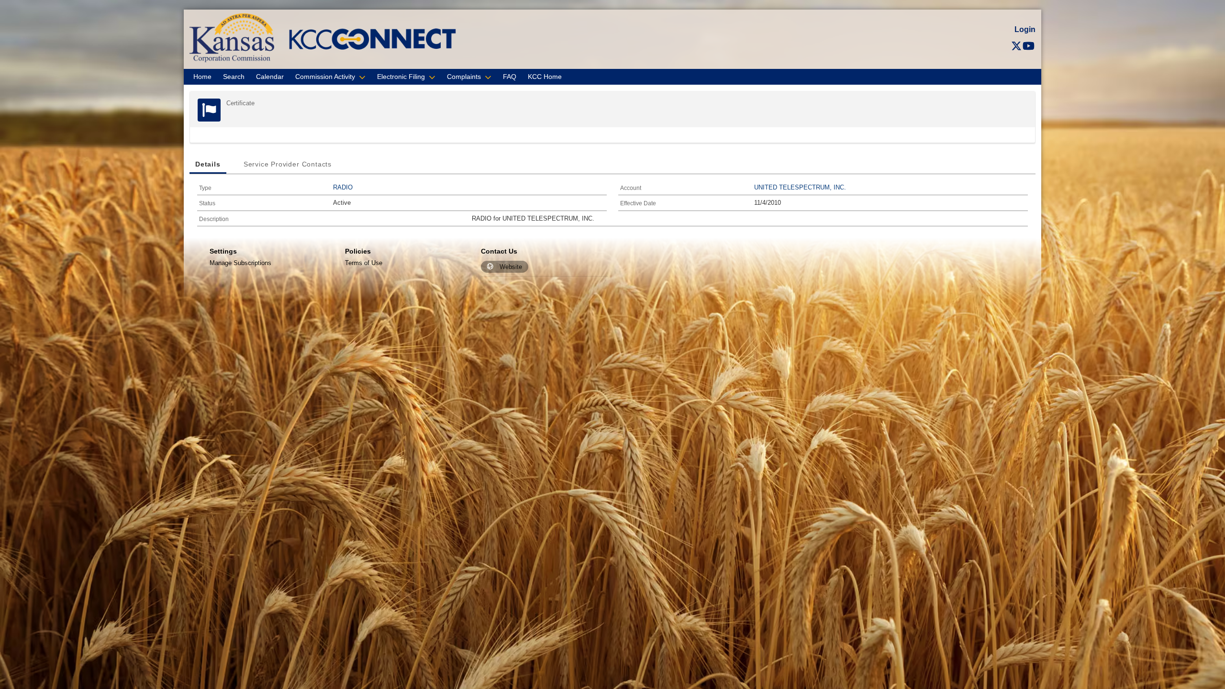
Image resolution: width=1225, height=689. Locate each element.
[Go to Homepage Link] (231, 37)
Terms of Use (363, 263)
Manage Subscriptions (240, 263)
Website (511, 266)
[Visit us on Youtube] (1029, 46)
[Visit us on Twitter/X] (1016, 46)
